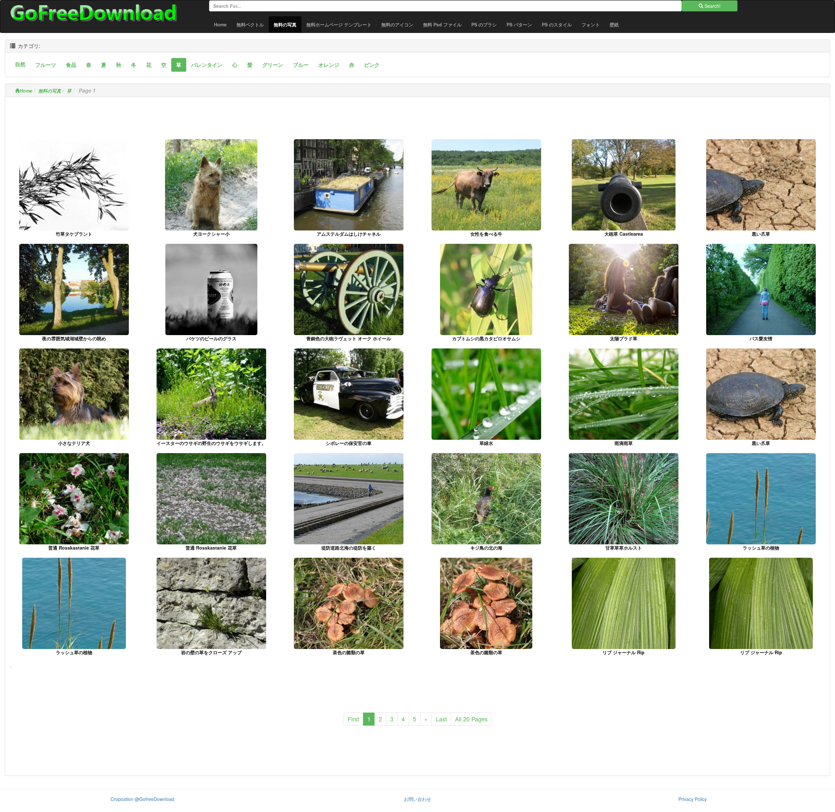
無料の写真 (287, 24)
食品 (71, 64)
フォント (591, 24)
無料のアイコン (397, 24)
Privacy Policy (692, 799)
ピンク (372, 64)
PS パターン (519, 24)
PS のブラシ (484, 24)
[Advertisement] (417, 120)
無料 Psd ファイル (442, 24)
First (353, 719)
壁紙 (614, 24)
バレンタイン (206, 64)
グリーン (272, 64)
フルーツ (45, 64)
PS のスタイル (557, 24)
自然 (20, 64)
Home (220, 24)
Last (441, 719)
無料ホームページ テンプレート (339, 24)
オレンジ (328, 64)
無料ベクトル (250, 24)
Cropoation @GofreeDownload (142, 799)
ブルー (301, 64)
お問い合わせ (417, 799)
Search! (712, 6)
